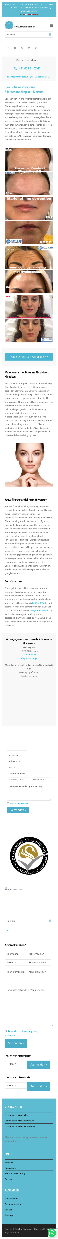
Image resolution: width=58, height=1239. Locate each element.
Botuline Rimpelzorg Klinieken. (29, 1228)
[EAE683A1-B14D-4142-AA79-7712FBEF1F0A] (29, 220)
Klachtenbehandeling (15, 1173)
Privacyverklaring (13, 1204)
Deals (8, 930)
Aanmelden (37, 1064)
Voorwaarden (11, 1198)
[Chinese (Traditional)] (24, 14)
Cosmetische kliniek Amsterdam (20, 1126)
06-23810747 (38, 603)
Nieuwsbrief (10, 1167)
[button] (8, 47)
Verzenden (17, 810)
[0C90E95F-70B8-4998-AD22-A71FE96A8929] (29, 318)
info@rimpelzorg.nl (19, 77)
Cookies (8, 1209)
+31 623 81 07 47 (29, 68)
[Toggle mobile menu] (51, 25)
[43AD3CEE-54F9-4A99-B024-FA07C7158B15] (29, 171)
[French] (31, 14)
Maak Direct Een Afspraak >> (29, 357)
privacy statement (37, 804)
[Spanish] (36, 14)
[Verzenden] (50, 34)
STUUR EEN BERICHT (41, 77)
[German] (34, 14)
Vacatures (9, 1162)
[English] (29, 14)
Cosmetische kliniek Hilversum (19, 1120)
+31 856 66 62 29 (28, 7)
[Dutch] (26, 14)
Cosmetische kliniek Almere (18, 1115)
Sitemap (9, 1215)
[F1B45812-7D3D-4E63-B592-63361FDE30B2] (29, 269)
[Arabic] (21, 14)
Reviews (9, 1179)
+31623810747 (29, 655)
